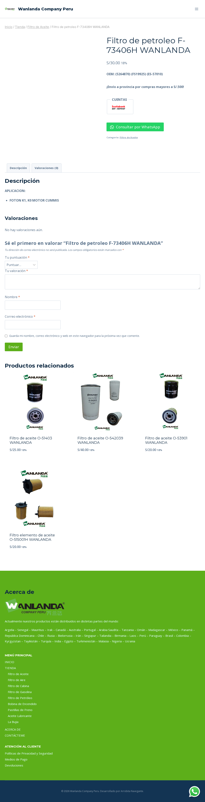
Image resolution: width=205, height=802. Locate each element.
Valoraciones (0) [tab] (46, 168)
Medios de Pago (16, 759)
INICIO (9, 662)
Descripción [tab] (18, 168)
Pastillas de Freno (20, 710)
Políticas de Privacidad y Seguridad (29, 753)
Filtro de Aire (16, 680)
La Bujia (13, 722)
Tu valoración (16, 271)
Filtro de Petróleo (20, 698)
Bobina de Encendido (22, 704)
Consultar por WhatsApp (137, 126)
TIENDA (10, 668)
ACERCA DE (13, 729)
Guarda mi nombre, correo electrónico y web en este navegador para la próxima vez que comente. (74, 336)
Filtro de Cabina (18, 686)
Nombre (12, 297)
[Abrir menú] (196, 9)
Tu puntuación (17, 257)
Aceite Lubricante (20, 716)
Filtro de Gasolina (20, 692)
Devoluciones (14, 765)
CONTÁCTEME (15, 735)
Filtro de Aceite (129, 137)
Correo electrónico (20, 316)
